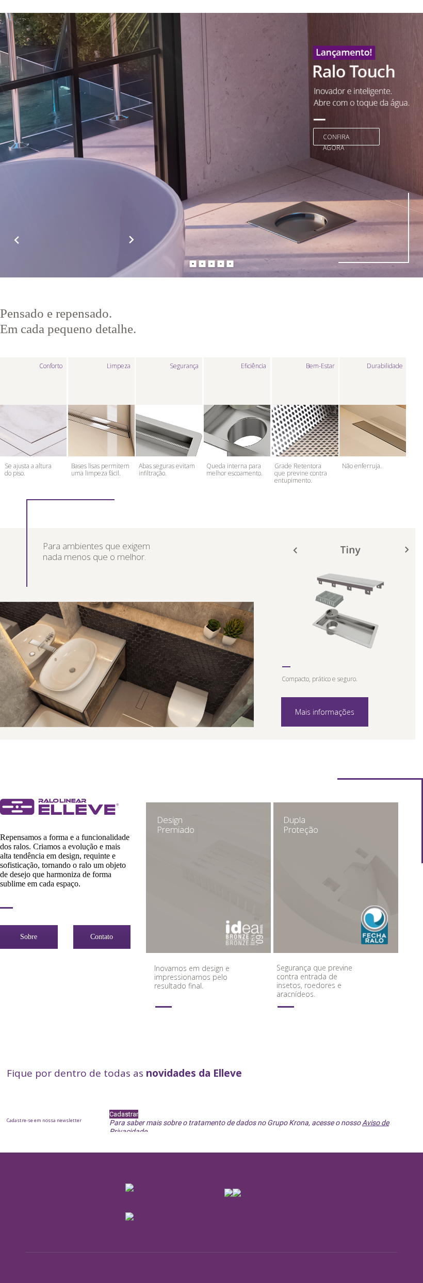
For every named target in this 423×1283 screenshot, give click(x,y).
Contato (101, 937)
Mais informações (324, 712)
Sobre (28, 937)
